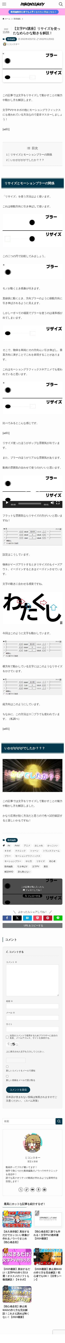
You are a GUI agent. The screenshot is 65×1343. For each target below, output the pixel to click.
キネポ (8, 851)
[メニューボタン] (4, 4)
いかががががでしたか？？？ (27, 159)
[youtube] (32, 1189)
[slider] (29, 503)
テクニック (20, 851)
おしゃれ (39, 845)
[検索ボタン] (61, 4)
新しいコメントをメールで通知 (20, 1070)
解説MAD (9, 871)
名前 (9, 1001)
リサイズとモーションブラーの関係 (31, 154)
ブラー (8, 856)
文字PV (35, 866)
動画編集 (11, 39)
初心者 (52, 861)
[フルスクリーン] (58, 502)
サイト (9, 1024)
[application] (32, 491)
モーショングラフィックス (27, 856)
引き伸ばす (22, 866)
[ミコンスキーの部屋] (32, 4)
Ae (9, 845)
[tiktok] (26, 1189)
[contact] (44, 1189)
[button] (33, 491)
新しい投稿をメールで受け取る (20, 1080)
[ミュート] (52, 502)
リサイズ (40, 861)
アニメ (27, 845)
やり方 (29, 861)
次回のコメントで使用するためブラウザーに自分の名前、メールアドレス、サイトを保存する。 (34, 1036)
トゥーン (34, 851)
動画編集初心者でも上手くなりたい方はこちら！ (34, 12)
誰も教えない (24, 871)
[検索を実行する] (58, 1121)
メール (10, 1012)
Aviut (17, 845)
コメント (11, 962)
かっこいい (52, 845)
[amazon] (38, 1189)
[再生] (7, 502)
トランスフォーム (51, 851)
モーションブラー (13, 861)
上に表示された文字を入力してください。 (26, 1051)
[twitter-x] (21, 1189)
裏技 (46, 866)
